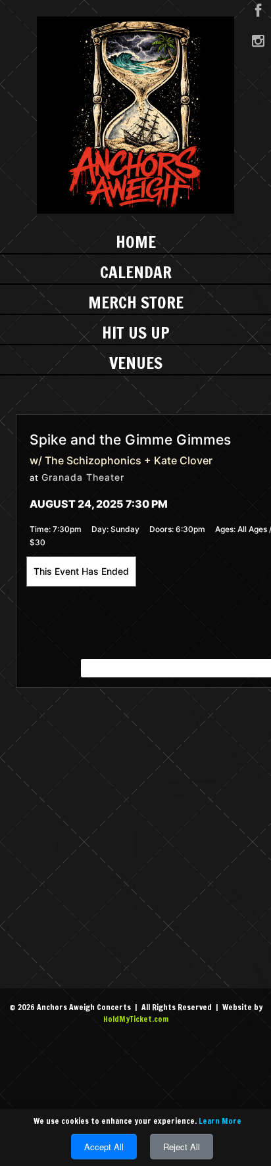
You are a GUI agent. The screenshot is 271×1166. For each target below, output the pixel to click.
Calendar (136, 271)
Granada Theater (82, 477)
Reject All (181, 1146)
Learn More (220, 1121)
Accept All (104, 1146)
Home (136, 241)
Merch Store (136, 302)
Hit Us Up (136, 332)
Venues (135, 362)
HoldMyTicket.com (135, 1019)
